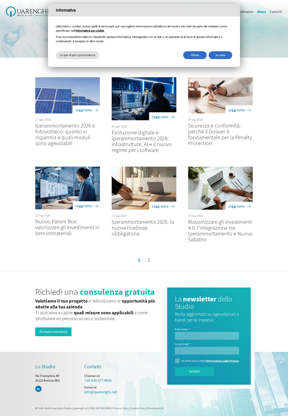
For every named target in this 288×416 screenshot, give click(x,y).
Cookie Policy (138, 408)
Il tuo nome (182, 329)
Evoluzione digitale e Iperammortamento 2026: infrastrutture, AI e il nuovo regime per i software (142, 141)
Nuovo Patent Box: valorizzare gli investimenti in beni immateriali (67, 227)
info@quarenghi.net (100, 391)
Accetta (220, 55)
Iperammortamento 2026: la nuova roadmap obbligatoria (143, 227)
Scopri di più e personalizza (77, 55)
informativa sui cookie (90, 30)
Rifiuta (195, 55)
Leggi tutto (84, 110)
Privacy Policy (120, 408)
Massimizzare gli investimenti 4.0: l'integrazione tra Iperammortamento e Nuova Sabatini (220, 230)
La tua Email (183, 344)
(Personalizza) (155, 408)
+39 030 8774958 (97, 380)
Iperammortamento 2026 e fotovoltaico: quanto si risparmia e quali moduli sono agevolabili (65, 134)
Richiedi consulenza (53, 332)
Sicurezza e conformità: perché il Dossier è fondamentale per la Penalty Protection (220, 134)
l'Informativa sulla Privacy (222, 361)
